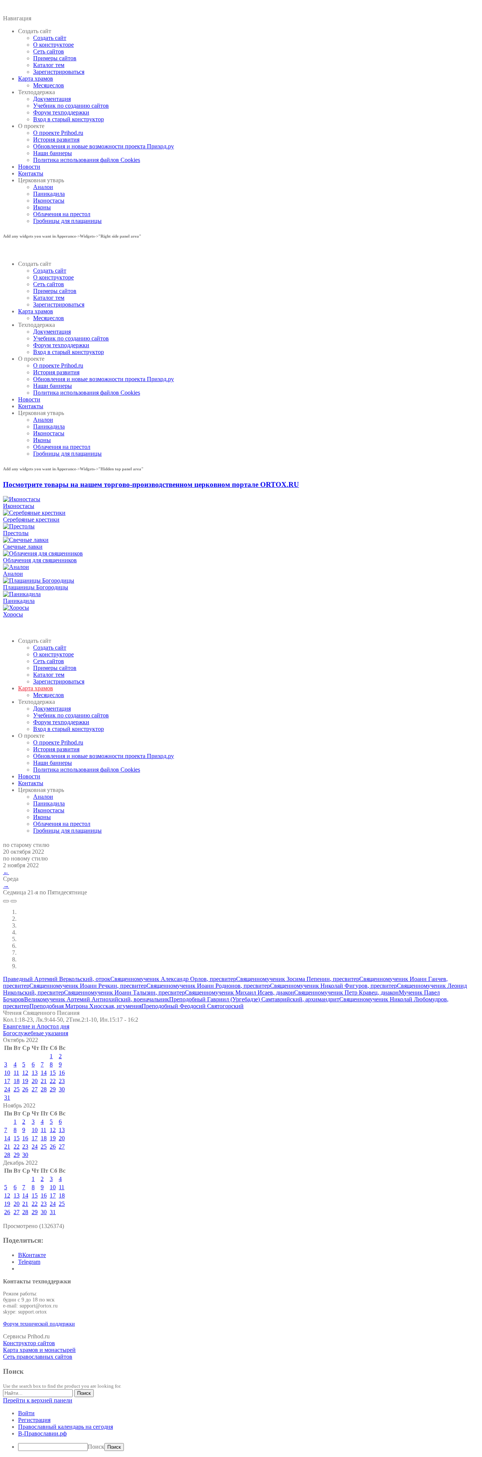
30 (62, 1089)
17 (7, 1081)
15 (53, 1072)
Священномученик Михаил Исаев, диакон (239, 992)
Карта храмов (35, 78)
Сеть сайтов (48, 51)
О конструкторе (53, 44)
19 (25, 1081)
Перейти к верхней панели (37, 1400)
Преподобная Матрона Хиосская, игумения (85, 1006)
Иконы (42, 207)
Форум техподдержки (61, 112)
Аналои (43, 187)
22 (53, 1081)
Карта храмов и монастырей (39, 1350)
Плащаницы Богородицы (35, 587)
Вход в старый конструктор (68, 119)
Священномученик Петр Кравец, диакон (346, 992)
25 (17, 1089)
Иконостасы (48, 200)
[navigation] (241, 1430)
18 (17, 1081)
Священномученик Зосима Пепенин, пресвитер (297, 979)
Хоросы (13, 614)
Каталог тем (48, 65)
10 (7, 1072)
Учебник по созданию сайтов (71, 105)
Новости (29, 166)
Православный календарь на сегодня (65, 1426)
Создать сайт (49, 38)
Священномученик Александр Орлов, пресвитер (173, 979)
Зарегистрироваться (58, 72)
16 (62, 1072)
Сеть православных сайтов (37, 1356)
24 (7, 1089)
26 (25, 1089)
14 (44, 1072)
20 (35, 1081)
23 (62, 1081)
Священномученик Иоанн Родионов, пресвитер (208, 986)
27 (35, 1089)
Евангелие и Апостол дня (36, 1026)
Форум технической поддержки (39, 1324)
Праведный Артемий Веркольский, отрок (56, 979)
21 (44, 1081)
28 (44, 1089)
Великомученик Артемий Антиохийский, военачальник (96, 999)
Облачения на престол (61, 214)
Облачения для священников (40, 560)
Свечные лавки (23, 546)
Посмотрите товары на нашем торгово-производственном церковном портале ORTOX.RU (151, 484)
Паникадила (49, 194)
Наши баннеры (52, 153)
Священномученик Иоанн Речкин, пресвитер (87, 986)
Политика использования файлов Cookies (86, 160)
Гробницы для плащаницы (67, 221)
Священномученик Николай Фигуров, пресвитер (333, 986)
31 (7, 1097)
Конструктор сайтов (29, 1343)
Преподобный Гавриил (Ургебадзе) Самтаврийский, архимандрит (254, 999)
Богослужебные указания (35, 1033)
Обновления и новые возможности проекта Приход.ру (103, 146)
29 (53, 1089)
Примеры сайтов (54, 58)
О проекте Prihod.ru (58, 133)
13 (35, 1072)
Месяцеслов (48, 85)
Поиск (96, 1446)
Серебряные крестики (31, 519)
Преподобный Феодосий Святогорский (193, 1006)
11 (16, 1072)
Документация (52, 99)
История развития (56, 139)
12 (25, 1072)
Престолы (16, 533)
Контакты (30, 173)
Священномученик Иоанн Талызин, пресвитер (124, 992)
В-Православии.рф (42, 1433)
